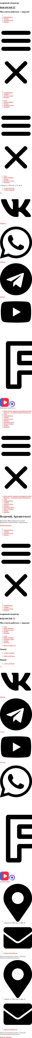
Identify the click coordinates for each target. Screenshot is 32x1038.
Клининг (6, 22)
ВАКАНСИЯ (7, 7)
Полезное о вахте (9, 105)
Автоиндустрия (8, 20)
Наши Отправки (9, 102)
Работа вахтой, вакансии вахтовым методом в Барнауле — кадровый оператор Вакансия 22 (17, 411)
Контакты (7, 107)
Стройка (6, 18)
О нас (5, 100)
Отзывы (6, 103)
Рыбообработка (8, 17)
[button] (16, 56)
